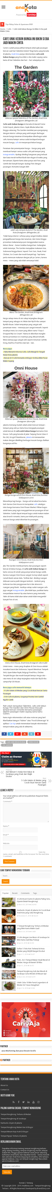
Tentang (29, 1183)
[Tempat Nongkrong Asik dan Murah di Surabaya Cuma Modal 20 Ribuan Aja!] (9, 974)
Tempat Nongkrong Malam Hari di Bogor (17, 1127)
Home (2, 29)
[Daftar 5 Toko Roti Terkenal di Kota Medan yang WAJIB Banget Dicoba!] (9, 952)
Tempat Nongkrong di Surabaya (13, 1119)
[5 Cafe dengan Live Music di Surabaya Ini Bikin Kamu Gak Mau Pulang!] (9, 941)
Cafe (9, 29)
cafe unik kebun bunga (16, 742)
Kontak (22, 1183)
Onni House (33, 742)
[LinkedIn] (28, 1102)
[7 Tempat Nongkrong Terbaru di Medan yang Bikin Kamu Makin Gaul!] (9, 929)
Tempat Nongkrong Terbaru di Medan (16, 1114)
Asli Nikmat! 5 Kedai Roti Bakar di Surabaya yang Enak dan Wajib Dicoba (20, 773)
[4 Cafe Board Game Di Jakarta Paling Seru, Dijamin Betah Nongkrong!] (9, 902)
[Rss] (13, 1102)
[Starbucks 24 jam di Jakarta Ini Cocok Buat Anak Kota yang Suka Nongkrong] (9, 916)
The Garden (7, 745)
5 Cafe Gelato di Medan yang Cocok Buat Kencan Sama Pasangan (33, 781)
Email (6, 835)
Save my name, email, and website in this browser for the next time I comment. (26, 854)
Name (6, 826)
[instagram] (38, 1102)
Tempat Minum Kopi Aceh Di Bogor (14, 1132)
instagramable (9, 154)
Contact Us (5, 1090)
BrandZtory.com (43, 1188)
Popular (5, 893)
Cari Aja (12, 724)
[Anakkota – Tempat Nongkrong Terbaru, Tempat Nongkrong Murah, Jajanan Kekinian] (26, 9)
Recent (14, 893)
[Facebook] (18, 1102)
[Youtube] (33, 1102)
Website (6, 843)
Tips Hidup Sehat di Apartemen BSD (19, 24)
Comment (7, 801)
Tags (35, 893)
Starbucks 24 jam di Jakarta (11, 1123)
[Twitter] (23, 1102)
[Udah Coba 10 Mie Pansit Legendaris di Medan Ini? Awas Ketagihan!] (9, 986)
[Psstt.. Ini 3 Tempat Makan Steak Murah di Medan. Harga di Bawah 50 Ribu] (9, 963)
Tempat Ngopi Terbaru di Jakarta (14, 1136)
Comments (25, 893)
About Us (4, 1085)
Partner (6, 1060)
